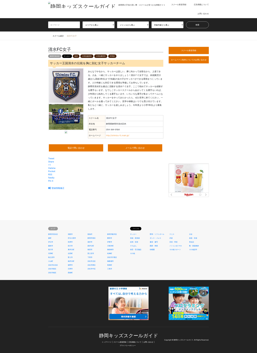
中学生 (112, 56)
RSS (56, 340)
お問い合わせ (203, 13)
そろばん (133, 246)
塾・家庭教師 (194, 246)
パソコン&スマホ (175, 246)
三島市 (109, 269)
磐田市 (109, 238)
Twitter (49, 340)
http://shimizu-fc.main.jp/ (117, 135)
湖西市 (70, 234)
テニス (171, 234)
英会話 (191, 242)
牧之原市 (51, 257)
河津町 (50, 253)
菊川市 (50, 250)
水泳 (190, 234)
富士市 (70, 257)
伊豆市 (50, 242)
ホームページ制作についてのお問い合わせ (189, 60)
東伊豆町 (71, 250)
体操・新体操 (135, 238)
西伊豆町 (91, 246)
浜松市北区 (92, 261)
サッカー (67, 56)
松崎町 (109, 253)
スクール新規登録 (178, 4)
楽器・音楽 (193, 238)
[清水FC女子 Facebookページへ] (60, 111)
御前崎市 (110, 250)
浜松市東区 (92, 265)
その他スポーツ (175, 250)
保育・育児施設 (135, 250)
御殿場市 (110, 261)
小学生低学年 (87, 56)
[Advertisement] (189, 118)
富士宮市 (91, 253)
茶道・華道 (173, 242)
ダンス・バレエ (155, 238)
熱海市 (90, 234)
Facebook (53, 340)
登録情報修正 (57, 188)
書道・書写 (154, 242)
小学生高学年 (101, 56)
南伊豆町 (71, 261)
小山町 (50, 261)
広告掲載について (201, 4)
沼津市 (70, 269)
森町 (49, 238)
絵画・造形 (134, 242)
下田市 (90, 257)
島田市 (90, 250)
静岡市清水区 (55, 56)
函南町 (70, 273)
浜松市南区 (52, 273)
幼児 (76, 56)
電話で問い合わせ (76, 148)
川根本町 (110, 246)
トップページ (106, 342)
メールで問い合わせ (135, 148)
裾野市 (70, 265)
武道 (171, 238)
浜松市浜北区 (53, 265)
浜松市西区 (52, 269)
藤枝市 (50, 246)
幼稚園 (152, 250)
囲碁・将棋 (154, 246)
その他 (132, 253)
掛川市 (70, 246)
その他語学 (193, 250)
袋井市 (90, 242)
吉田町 (70, 253)
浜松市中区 (92, 269)
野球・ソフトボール (157, 234)
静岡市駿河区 (112, 234)
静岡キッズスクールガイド (128, 335)
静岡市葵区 (92, 238)
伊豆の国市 (72, 238)
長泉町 (109, 265)
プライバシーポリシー (128, 345)
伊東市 (109, 242)
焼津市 (70, 242)
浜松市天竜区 (112, 257)
